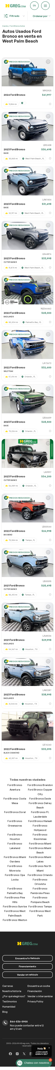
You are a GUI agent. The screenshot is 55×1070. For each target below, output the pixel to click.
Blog (4, 1011)
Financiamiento (27, 966)
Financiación (35, 991)
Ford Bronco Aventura (14, 787)
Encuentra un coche (39, 985)
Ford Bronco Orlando (40, 875)
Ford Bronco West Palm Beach (15, 913)
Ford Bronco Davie (40, 798)
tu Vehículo (27, 958)
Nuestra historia (11, 991)
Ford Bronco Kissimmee (40, 837)
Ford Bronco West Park (40, 913)
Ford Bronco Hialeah (40, 821)
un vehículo (27, 974)
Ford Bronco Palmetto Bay (15, 891)
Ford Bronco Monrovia (14, 868)
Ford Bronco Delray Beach (40, 805)
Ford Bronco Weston (15, 920)
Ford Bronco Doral (15, 812)
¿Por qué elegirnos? (13, 996)
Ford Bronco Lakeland (14, 846)
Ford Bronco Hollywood (40, 828)
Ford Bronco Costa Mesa (15, 801)
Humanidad (8, 1006)
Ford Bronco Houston (14, 837)
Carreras (7, 985)
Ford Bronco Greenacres (14, 823)
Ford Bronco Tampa (40, 906)
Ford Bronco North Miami (40, 868)
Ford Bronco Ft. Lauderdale (40, 814)
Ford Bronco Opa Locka (15, 877)
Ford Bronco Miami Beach (40, 850)
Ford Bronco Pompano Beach (40, 900)
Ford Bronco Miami (40, 843)
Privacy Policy (35, 1001)
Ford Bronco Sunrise (15, 906)
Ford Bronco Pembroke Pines (40, 891)
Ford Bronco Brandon (40, 785)
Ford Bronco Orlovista (40, 882)
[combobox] (40, 15)
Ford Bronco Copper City (40, 792)
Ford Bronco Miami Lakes (40, 859)
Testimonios (9, 1001)
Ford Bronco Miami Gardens (15, 859)
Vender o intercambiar (40, 996)
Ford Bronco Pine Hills (15, 900)
